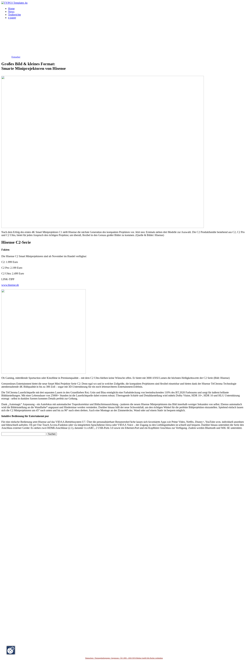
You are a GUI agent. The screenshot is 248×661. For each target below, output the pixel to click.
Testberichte (14, 14)
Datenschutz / (90, 658)
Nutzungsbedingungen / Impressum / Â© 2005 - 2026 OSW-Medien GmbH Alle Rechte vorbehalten (129, 658)
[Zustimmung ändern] (11, 650)
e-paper (12, 17)
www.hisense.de (10, 285)
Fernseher (15, 57)
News (11, 11)
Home (11, 8)
